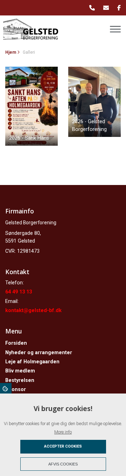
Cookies (6, 388)
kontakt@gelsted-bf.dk (33, 310)
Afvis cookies (63, 464)
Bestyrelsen (19, 380)
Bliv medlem (20, 371)
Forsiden (16, 343)
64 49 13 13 (18, 292)
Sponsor (15, 389)
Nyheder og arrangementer (38, 352)
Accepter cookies (63, 446)
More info (63, 432)
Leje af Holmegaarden (32, 361)
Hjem (10, 52)
